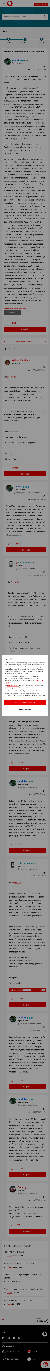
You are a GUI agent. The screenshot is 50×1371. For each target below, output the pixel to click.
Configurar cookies (25, 709)
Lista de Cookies (13, 686)
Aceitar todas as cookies (25, 702)
